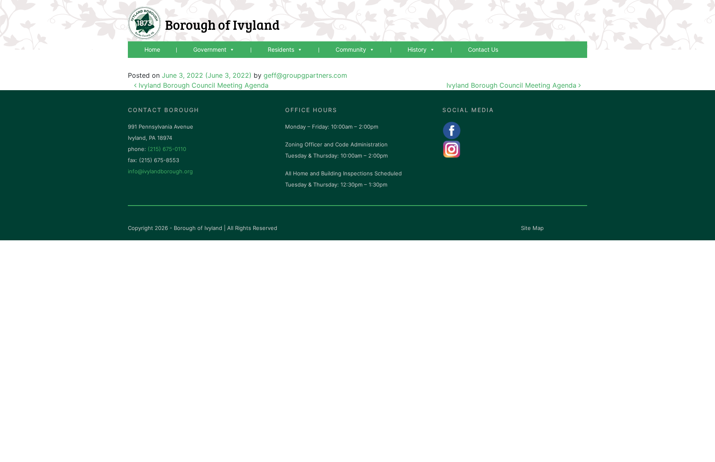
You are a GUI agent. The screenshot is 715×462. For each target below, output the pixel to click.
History (417, 49)
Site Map (532, 228)
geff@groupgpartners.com (305, 75)
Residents (281, 49)
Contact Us (483, 49)
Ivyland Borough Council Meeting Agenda (203, 85)
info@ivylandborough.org (160, 171)
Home (152, 49)
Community (351, 49)
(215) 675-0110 (167, 149)
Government (209, 49)
